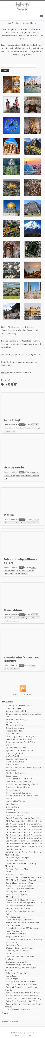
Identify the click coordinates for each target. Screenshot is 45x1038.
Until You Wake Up (14, 925)
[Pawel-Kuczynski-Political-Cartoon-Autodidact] (11, 125)
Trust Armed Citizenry (16, 933)
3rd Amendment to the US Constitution (24, 840)
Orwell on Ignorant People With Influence (20, 743)
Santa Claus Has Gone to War (19, 882)
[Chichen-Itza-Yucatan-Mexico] (32, 207)
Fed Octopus (11, 975)
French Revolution (10, 570)
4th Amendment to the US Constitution (24, 837)
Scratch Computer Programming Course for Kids (23, 1005)
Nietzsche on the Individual (18, 964)
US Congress (25, 618)
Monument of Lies (14, 725)
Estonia (7, 475)
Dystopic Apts (12, 764)
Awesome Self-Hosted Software (21, 899)
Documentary (35, 472)
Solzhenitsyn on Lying (16, 719)
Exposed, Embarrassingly (17, 758)
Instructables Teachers (16, 801)
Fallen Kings (9, 515)
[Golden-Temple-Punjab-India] (32, 311)
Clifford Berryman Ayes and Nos (20, 911)
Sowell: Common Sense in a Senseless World (23, 715)
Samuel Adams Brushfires (17, 961)
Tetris (8, 914)
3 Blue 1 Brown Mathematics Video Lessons (21, 797)
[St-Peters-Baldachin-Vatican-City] (11, 249)
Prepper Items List (14, 730)
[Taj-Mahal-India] (32, 83)
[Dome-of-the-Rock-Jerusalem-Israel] (11, 269)
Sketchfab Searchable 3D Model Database (20, 957)
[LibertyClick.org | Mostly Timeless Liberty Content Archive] (22, 6)
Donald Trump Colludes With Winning (23, 998)
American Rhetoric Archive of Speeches (23, 767)
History (13, 475)
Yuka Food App (13, 804)
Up (6, 478)
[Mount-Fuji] (32, 228)
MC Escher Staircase (15, 953)
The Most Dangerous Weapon (19, 905)
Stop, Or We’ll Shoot (15, 936)
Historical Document (21, 570)
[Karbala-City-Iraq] (11, 187)
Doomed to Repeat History (18, 787)
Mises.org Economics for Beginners (22, 736)
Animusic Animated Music (17, 868)
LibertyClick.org (20, 1033)
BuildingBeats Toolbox (16, 747)
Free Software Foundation (18, 908)
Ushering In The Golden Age (19, 705)
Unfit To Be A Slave (15, 761)
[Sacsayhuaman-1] (11, 290)
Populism (7, 431)
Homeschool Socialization (17, 812)
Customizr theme (27, 1035)
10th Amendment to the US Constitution (24, 821)
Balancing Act (12, 809)
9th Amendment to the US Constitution (24, 823)
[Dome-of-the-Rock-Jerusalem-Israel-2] (11, 207)
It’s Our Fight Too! (14, 753)
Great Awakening (9, 522)
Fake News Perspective (16, 973)
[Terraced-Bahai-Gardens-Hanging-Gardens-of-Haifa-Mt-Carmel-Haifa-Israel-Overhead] (11, 228)
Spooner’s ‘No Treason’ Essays (20, 750)
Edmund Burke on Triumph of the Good (24, 902)
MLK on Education (14, 815)
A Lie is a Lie (11, 942)
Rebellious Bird (13, 733)
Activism (7, 428)
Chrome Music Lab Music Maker (20, 981)
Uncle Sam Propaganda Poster (19, 919)
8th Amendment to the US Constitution (24, 826)
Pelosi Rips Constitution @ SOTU (21, 1001)
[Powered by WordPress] (33, 1032)
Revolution (36, 475)
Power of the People (12, 420)
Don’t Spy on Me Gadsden (18, 950)
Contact (13, 362)
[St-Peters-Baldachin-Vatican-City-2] (32, 104)
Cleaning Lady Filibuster (14, 610)
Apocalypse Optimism (15, 916)
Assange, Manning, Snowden (19, 885)
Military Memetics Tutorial (18, 891)
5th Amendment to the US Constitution (24, 835)
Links (21, 567)
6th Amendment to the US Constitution (24, 832)
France (33, 567)
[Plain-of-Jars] (11, 104)
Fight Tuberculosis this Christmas (21, 984)
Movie (18, 475)
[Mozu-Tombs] (32, 249)
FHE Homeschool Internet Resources (22, 922)
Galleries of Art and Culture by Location (24, 939)
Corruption (36, 519)
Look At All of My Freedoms (18, 781)
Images (22, 425)
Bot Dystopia (12, 978)
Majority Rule (14, 428)
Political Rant (8, 668)
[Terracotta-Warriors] (32, 187)
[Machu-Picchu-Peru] (32, 145)
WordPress (11, 770)
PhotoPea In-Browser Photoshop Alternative (20, 864)
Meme (17, 522)
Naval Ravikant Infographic (18, 792)
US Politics (8, 621)
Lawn (8, 871)
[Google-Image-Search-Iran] (32, 290)
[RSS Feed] (22, 688)
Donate (4, 372)
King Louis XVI (9, 573)
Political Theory (35, 428)
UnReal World (12, 756)
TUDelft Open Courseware (18, 1009)
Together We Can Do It (16, 849)
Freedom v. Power (14, 945)
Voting (13, 431)
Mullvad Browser (13, 722)
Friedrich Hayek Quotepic (17, 857)
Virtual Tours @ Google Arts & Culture (23, 877)
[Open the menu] (41, 15)
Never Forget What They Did (19, 778)
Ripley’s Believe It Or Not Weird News (23, 995)
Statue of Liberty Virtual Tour (19, 947)
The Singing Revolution (14, 467)
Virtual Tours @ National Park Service (23, 992)
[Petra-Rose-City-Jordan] (11, 145)
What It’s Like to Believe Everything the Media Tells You (23, 853)
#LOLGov (35, 425)
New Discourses (13, 708)
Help (10, 354)
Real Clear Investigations (17, 894)
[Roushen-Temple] (11, 310)
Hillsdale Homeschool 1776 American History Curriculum (22, 929)
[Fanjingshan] (32, 269)
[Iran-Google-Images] (32, 166)
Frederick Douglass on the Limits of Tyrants (21, 988)
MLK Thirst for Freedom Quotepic (21, 880)
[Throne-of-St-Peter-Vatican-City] (32, 125)
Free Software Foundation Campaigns (23, 818)
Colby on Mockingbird (16, 711)
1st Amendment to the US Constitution (24, 846)
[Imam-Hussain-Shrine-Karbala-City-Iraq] (11, 83)
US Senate (15, 621)
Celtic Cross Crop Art (15, 727)
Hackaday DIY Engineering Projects (22, 784)
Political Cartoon (24, 428)
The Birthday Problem (16, 773)
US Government (35, 618)
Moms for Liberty (14, 897)
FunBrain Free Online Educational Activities (20, 969)
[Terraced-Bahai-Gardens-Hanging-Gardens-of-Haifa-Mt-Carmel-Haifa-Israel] (11, 166)
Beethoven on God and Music (19, 739)
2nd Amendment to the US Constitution (24, 843)
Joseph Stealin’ (13, 775)
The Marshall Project (15, 860)
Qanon (29, 522)
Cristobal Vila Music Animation (20, 888)
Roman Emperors (13, 790)
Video (21, 472)
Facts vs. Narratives (15, 874)
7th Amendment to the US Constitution (24, 829)
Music (22, 475)
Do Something (12, 806)
